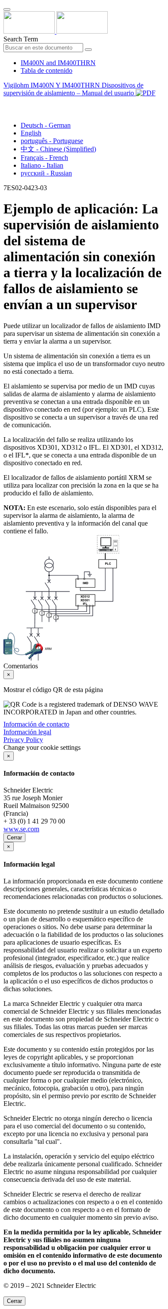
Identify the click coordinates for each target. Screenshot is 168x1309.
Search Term (20, 39)
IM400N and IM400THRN (58, 62)
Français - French (44, 157)
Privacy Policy (23, 739)
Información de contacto (36, 724)
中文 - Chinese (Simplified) (58, 149)
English (31, 133)
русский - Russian (46, 173)
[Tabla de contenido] (6, 102)
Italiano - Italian (42, 165)
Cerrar (14, 837)
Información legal (27, 732)
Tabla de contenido (46, 70)
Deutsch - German (46, 125)
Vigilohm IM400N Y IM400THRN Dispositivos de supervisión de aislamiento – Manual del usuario (73, 89)
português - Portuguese (52, 140)
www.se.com (21, 829)
